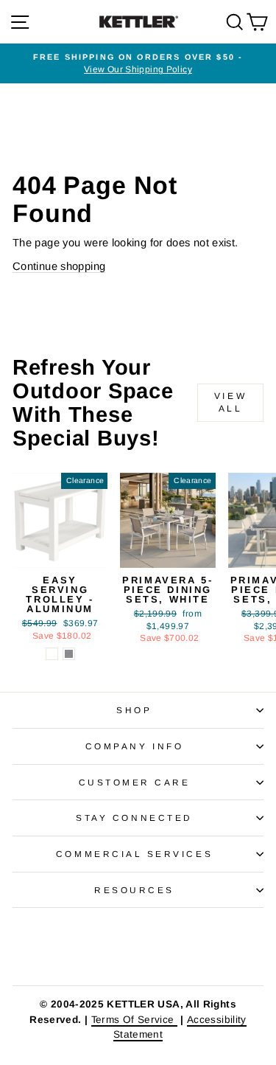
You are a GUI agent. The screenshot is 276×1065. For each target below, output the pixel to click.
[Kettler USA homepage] (138, 946)
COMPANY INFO (134, 746)
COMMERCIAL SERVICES (134, 853)
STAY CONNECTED (134, 817)
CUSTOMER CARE (135, 782)
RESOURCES (134, 890)
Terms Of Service (134, 1019)
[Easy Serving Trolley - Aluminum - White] (51, 653)
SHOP (134, 710)
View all (230, 402)
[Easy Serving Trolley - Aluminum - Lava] (68, 653)
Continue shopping (59, 266)
